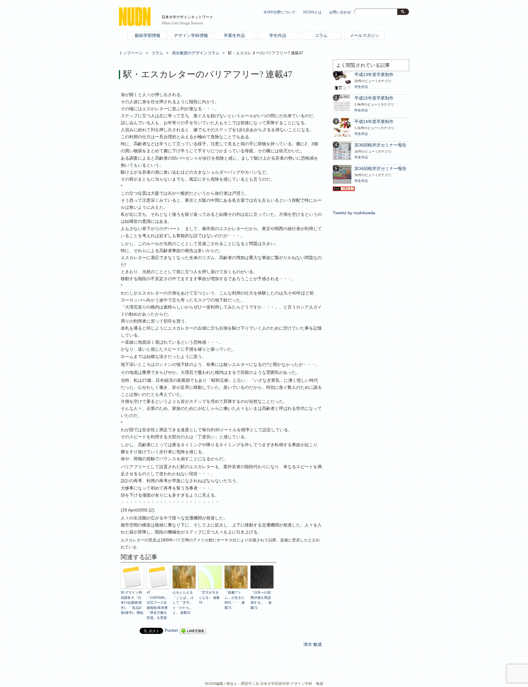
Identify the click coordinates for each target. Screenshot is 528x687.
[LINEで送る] (192, 630)
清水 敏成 (312, 644)
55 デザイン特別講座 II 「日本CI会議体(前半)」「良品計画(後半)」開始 (132, 602)
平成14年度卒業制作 (374, 121)
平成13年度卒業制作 (374, 74)
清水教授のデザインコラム (195, 53)
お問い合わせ (340, 12)
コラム (321, 35)
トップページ (131, 53)
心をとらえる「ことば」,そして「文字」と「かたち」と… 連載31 (183, 602)
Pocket (171, 630)
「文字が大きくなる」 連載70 (209, 597)
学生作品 (277, 35)
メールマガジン (365, 35)
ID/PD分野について (279, 12)
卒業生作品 (234, 35)
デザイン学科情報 (191, 35)
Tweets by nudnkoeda (354, 213)
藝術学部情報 (147, 35)
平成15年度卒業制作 (374, 98)
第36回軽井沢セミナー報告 (380, 145)
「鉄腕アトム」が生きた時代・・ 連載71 (235, 600)
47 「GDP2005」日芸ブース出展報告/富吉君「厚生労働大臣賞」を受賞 (157, 605)
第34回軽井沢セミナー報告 (380, 168)
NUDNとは (312, 12)
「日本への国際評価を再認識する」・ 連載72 (261, 600)
